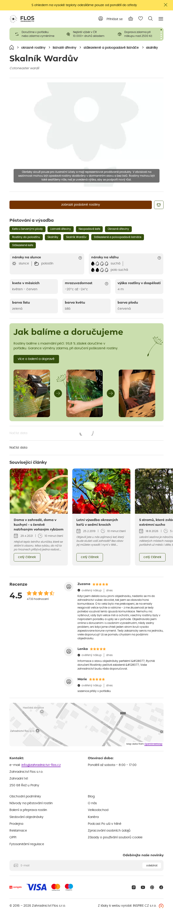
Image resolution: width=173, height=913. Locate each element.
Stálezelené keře (22, 245)
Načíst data (51, 434)
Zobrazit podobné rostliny (80, 204)
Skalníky (53, 237)
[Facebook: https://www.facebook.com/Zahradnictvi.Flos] (161, 887)
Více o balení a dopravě (36, 359)
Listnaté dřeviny (60, 229)
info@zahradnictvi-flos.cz (41, 765)
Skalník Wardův (76, 237)
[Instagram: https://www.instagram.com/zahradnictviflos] (133, 887)
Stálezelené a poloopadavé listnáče (117, 237)
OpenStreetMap (153, 744)
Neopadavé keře (89, 229)
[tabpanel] (35, 34)
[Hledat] (150, 18)
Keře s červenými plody (27, 229)
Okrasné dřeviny (118, 229)
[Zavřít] (166, 5)
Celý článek (27, 557)
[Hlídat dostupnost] (159, 205)
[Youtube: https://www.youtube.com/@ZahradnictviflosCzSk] (143, 887)
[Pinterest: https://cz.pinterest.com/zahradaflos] (152, 887)
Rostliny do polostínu (26, 237)
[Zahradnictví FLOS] (21, 19)
